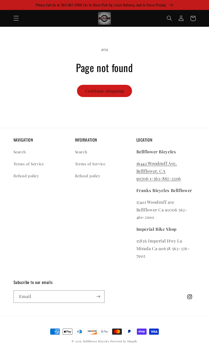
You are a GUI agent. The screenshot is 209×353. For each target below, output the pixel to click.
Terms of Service (29, 163)
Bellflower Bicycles (96, 341)
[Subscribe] (98, 296)
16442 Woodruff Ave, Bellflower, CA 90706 (156, 170)
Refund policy (26, 175)
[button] (16, 18)
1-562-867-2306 (165, 178)
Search (20, 151)
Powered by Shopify (123, 341)
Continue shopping (104, 90)
